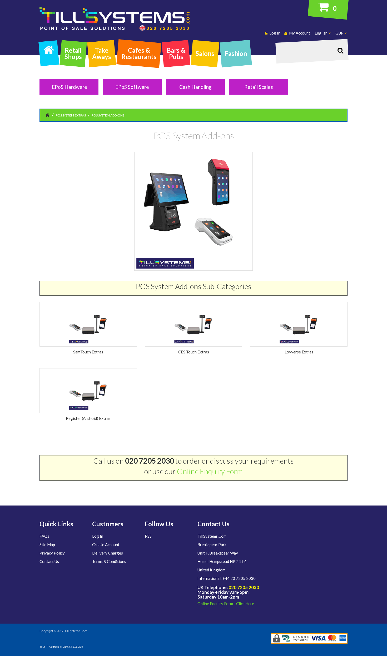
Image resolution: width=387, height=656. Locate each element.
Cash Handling (195, 87)
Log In (97, 536)
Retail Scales (258, 87)
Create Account (106, 544)
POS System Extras (71, 115)
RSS (148, 536)
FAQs (44, 536)
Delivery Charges (107, 553)
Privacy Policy (52, 553)
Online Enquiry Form (210, 471)
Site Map (47, 544)
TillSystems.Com (75, 631)
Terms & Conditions (109, 561)
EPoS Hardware (69, 87)
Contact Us (49, 561)
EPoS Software (132, 87)
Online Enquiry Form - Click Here (225, 603)
